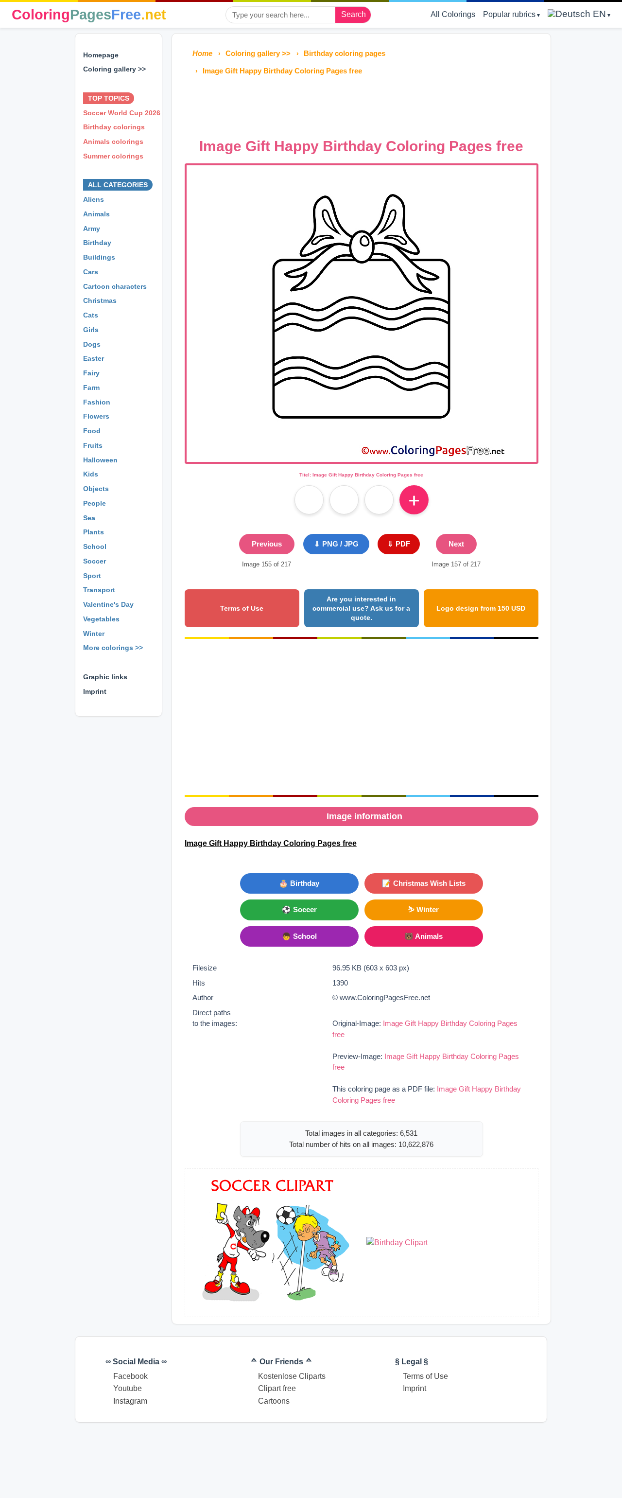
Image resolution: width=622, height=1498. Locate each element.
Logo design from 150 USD (480, 608)
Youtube (127, 1388)
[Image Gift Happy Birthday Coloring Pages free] (361, 456)
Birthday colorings (114, 127)
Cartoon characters (115, 286)
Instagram (130, 1401)
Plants (93, 532)
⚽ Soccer (299, 909)
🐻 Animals (423, 936)
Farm (91, 387)
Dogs (92, 344)
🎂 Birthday (299, 883)
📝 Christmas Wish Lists (424, 883)
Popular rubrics (509, 14)
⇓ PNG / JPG (336, 544)
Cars (90, 272)
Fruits (93, 445)
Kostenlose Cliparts (292, 1376)
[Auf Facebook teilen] (309, 499)
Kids (90, 474)
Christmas (100, 300)
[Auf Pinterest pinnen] (344, 499)
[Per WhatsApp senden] (379, 499)
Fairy (91, 373)
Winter (93, 633)
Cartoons (274, 1401)
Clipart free (277, 1388)
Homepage (101, 55)
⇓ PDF (398, 544)
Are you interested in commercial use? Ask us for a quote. (361, 608)
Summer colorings (113, 156)
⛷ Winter (423, 909)
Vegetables (101, 619)
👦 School (299, 936)
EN (598, 14)
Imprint (94, 691)
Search (353, 14)
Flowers (96, 416)
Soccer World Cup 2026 (121, 113)
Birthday (97, 243)
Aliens (93, 199)
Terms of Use (241, 608)
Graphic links (105, 677)
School (94, 546)
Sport (92, 576)
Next (456, 544)
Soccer (94, 561)
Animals (96, 214)
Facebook (130, 1376)
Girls (91, 330)
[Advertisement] (361, 104)
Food (92, 431)
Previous (267, 544)
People (94, 503)
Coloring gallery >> (114, 69)
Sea (89, 518)
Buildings (99, 257)
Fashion (96, 402)
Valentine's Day (108, 604)
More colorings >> (113, 648)
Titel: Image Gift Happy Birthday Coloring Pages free (361, 474)
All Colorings (453, 14)
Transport (99, 590)
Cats (90, 315)
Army (91, 228)
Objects (96, 489)
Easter (93, 358)
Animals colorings (113, 141)
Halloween (100, 460)
